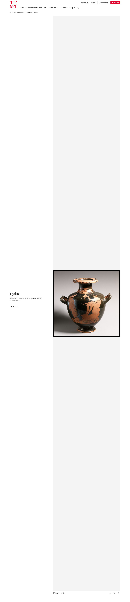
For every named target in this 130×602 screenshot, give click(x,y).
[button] (86, 303)
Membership (104, 2)
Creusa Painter (36, 298)
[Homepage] (13, 4)
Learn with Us (53, 8)
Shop (71, 8)
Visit (22, 8)
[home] (10, 13)
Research (64, 8)
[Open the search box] (78, 8)
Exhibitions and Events (34, 8)
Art (45, 8)
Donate (93, 2)
